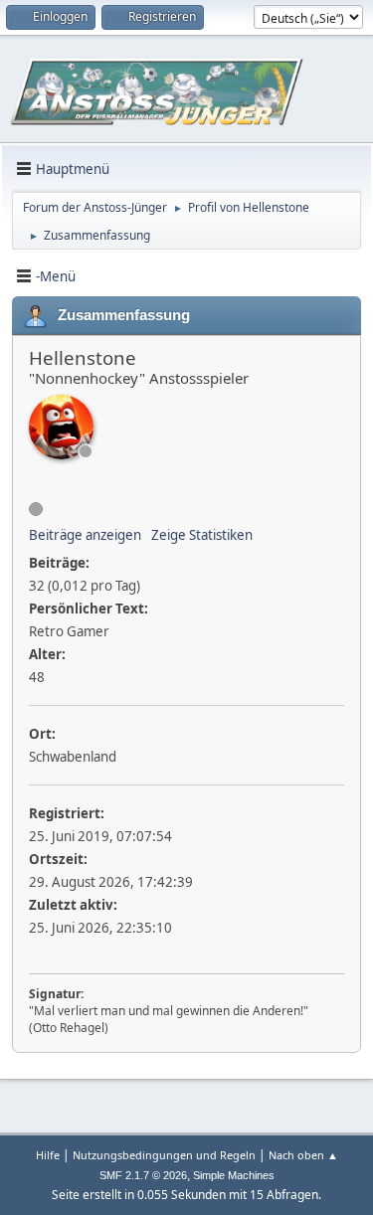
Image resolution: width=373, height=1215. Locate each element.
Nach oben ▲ (303, 1154)
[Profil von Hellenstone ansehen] (61, 427)
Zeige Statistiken (202, 535)
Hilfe (48, 1154)
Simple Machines (234, 1175)
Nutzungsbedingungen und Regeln (164, 1154)
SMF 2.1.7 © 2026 (143, 1175)
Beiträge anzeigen (85, 535)
